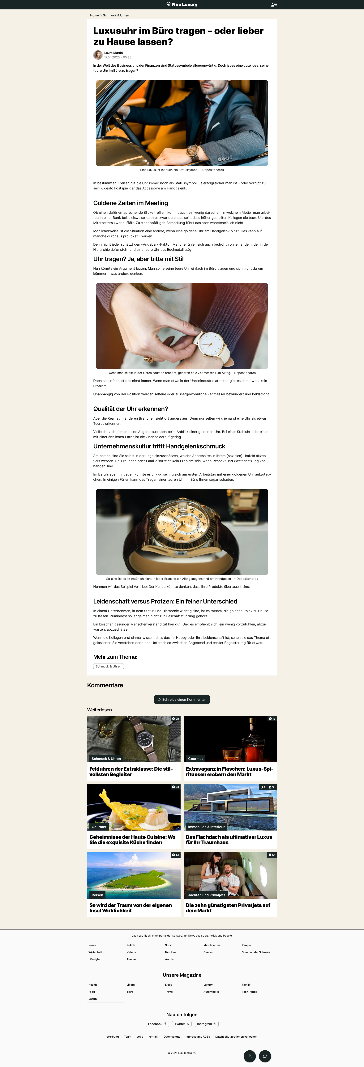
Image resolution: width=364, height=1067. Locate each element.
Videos (131, 952)
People (246, 945)
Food (91, 991)
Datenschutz (172, 1036)
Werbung (113, 1036)
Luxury (208, 984)
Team (127, 1036)
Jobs (140, 1036)
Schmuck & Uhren (116, 15)
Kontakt (153, 1036)
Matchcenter (211, 945)
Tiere (130, 991)
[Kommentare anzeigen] (265, 1056)
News (92, 945)
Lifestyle (94, 959)
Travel (169, 991)
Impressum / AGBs (198, 1036)
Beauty (92, 998)
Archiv (169, 959)
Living (131, 984)
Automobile (211, 991)
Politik (131, 945)
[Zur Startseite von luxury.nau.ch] (181, 4)
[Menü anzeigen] (274, 4)
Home (94, 15)
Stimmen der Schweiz (256, 952)
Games (208, 952)
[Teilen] (250, 1056)
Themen (132, 959)
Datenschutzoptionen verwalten (236, 1036)
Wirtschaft (95, 952)
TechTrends (249, 991)
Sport (168, 945)
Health (92, 984)
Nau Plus (171, 952)
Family (246, 984)
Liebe (168, 984)
